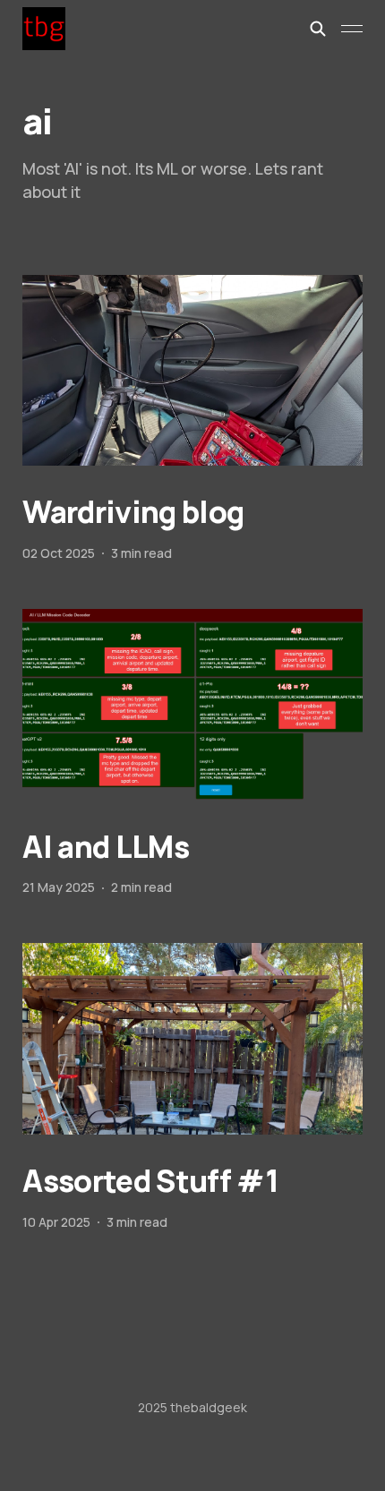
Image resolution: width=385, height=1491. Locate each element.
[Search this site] (317, 28)
